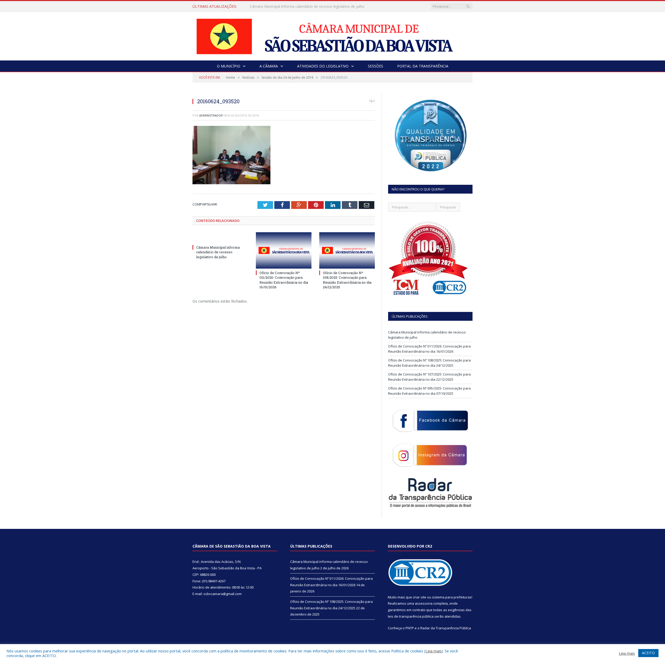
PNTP (409, 628)
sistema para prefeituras (451, 597)
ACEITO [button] (648, 652)
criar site (419, 597)
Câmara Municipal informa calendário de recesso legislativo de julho (218, 252)
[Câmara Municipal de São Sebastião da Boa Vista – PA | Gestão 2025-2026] (332, 35)
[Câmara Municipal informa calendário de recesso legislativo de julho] (220, 237)
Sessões (375, 66)
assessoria (424, 603)
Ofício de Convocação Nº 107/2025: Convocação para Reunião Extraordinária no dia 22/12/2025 (429, 377)
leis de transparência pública (411, 616)
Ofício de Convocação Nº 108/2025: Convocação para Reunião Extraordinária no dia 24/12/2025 (347, 279)
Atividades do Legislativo (323, 66)
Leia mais (433, 651)
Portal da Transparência (422, 66)
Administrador (211, 115)
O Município (228, 66)
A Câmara (269, 66)
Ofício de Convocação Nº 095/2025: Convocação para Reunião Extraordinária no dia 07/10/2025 (429, 391)
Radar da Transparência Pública (445, 628)
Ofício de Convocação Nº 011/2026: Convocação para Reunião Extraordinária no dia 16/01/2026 (309, 6)
